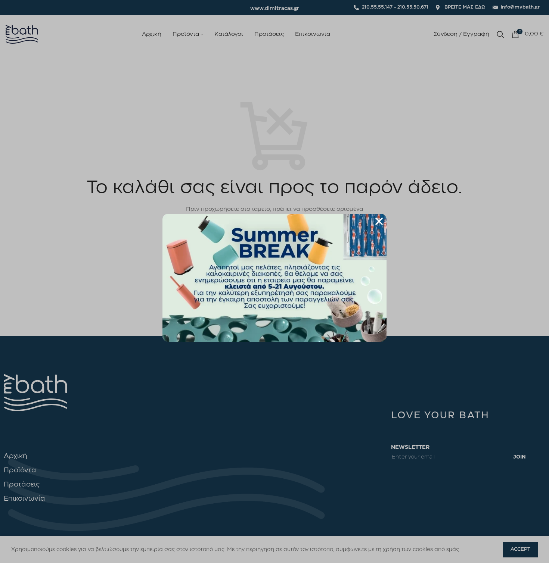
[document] (274, 281)
